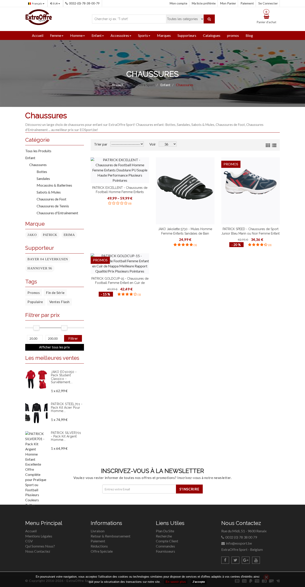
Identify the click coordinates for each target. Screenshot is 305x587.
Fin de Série (55, 293)
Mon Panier (228, 3)
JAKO (32, 235)
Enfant (97, 35)
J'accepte (198, 581)
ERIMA (69, 235)
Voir (152, 144)
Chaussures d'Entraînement (55, 213)
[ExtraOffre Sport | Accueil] (38, 16)
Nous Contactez (37, 551)
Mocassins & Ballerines (52, 185)
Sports (143, 35)
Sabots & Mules (47, 192)
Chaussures (38, 164)
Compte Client (167, 541)
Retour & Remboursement (110, 536)
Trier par (100, 144)
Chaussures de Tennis (51, 206)
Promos (33, 293)
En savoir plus (176, 581)
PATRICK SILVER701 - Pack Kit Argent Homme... (66, 436)
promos (233, 35)
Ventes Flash (59, 302)
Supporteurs (187, 35)
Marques (164, 35)
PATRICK (50, 235)
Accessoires (120, 35)
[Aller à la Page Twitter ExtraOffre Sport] (235, 560)
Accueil (37, 35)
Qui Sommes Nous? (40, 546)
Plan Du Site (165, 531)
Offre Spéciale (102, 551)
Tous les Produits (38, 151)
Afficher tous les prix (54, 347)
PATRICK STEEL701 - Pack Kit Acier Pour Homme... (66, 407)
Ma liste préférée (204, 3)
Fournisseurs (165, 551)
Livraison (97, 531)
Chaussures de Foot (49, 199)
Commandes (165, 546)
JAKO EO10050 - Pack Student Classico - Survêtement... (64, 377)
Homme (76, 35)
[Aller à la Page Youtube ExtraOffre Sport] (256, 560)
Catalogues (211, 35)
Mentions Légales (38, 536)
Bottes (40, 171)
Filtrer (73, 338)
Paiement (247, 3)
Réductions (99, 546)
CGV (29, 541)
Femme (55, 35)
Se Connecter (268, 3)
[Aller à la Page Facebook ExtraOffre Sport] (225, 560)
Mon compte (178, 3)
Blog (249, 35)
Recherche (164, 536)
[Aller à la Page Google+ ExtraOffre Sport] (246, 560)
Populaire (35, 302)
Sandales (41, 178)
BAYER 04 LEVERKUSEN (47, 259)
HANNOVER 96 (39, 268)
